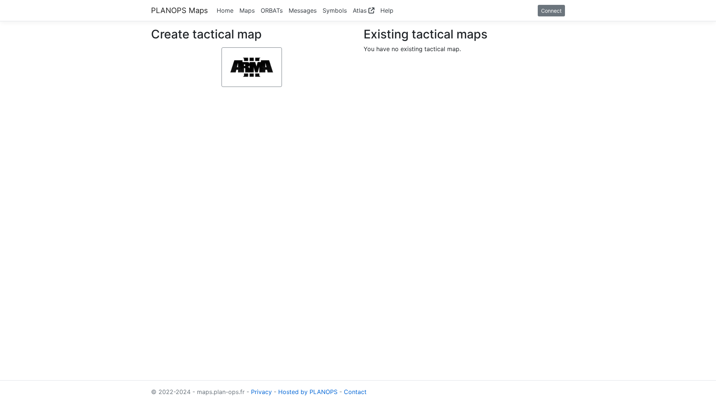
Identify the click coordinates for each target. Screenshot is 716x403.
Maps (247, 10)
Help (386, 10)
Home (225, 10)
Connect (551, 10)
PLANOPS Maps (179, 10)
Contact (355, 392)
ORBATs (272, 10)
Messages (303, 10)
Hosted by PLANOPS (307, 392)
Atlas (360, 10)
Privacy (261, 392)
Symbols (335, 10)
